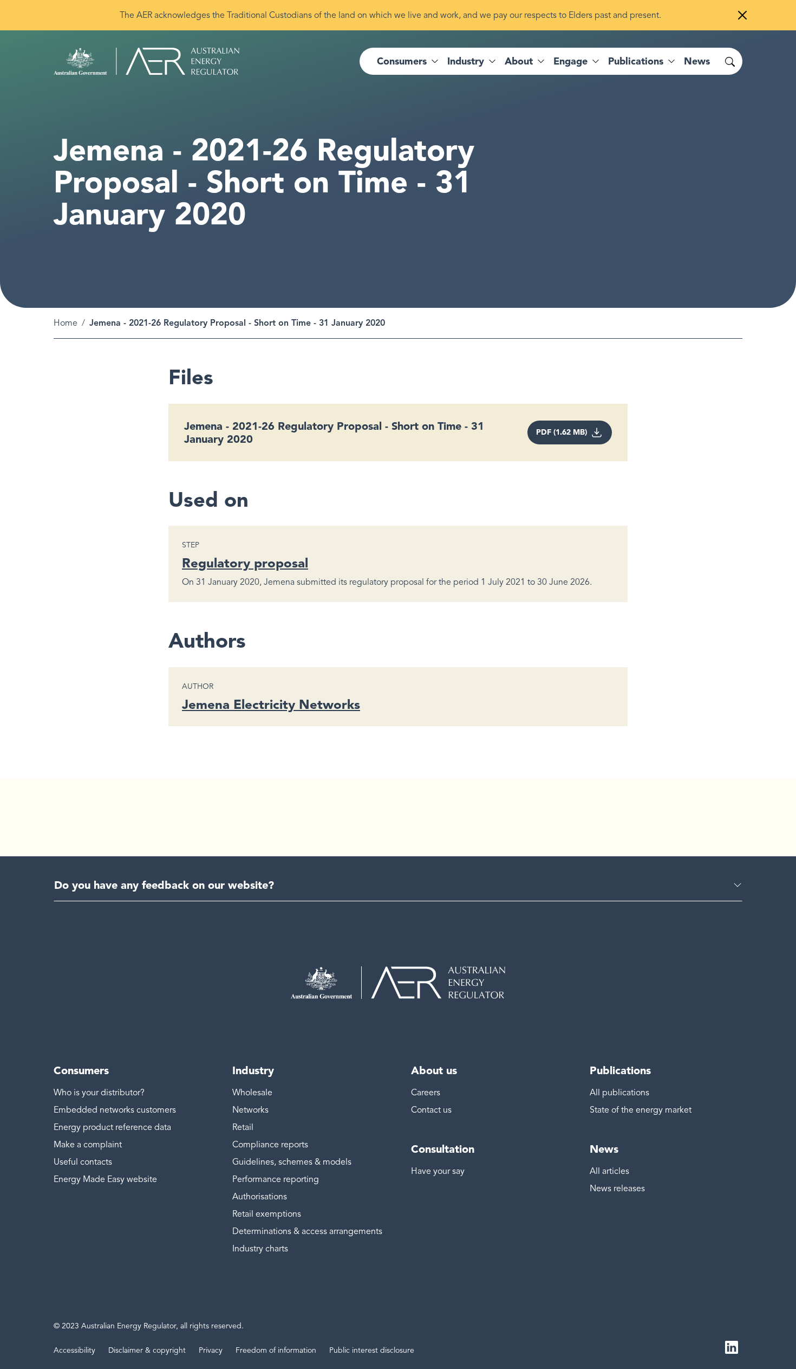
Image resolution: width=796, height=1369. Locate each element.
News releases (617, 1188)
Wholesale (252, 1092)
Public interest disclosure (371, 1350)
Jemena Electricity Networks (271, 704)
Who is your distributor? (99, 1092)
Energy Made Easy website (105, 1179)
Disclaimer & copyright (147, 1350)
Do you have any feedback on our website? (164, 885)
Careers (425, 1092)
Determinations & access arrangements (307, 1231)
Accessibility (74, 1350)
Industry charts (260, 1248)
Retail (242, 1127)
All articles (609, 1171)
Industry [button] (465, 61)
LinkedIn (731, 1346)
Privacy (211, 1350)
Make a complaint (88, 1144)
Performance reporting (275, 1179)
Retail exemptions (266, 1214)
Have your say (438, 1171)
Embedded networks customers (115, 1110)
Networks (250, 1110)
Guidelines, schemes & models (291, 1162)
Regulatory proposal (245, 563)
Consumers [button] (402, 61)
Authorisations (259, 1196)
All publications (619, 1092)
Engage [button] (570, 61)
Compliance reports (270, 1144)
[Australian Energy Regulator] (146, 61)
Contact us (431, 1110)
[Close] (742, 15)
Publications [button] (635, 61)
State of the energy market (640, 1110)
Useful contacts (83, 1162)
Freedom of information (276, 1350)
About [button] (519, 61)
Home (65, 323)
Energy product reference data (112, 1127)
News (697, 61)
